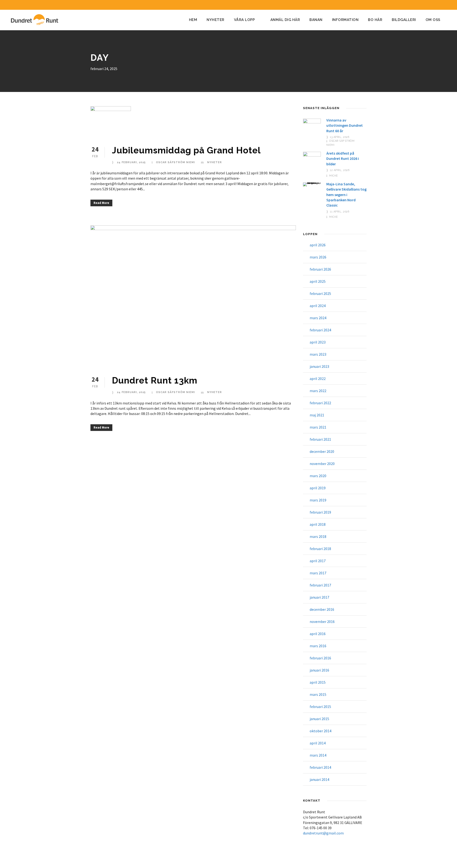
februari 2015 (320, 706)
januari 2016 (319, 670)
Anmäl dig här (285, 20)
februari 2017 (320, 585)
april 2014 (318, 743)
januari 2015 (319, 718)
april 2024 (318, 305)
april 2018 (318, 524)
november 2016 (322, 621)
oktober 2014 (320, 730)
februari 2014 (320, 767)
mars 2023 (318, 354)
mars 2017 (318, 573)
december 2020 (322, 451)
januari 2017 (319, 597)
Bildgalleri (404, 20)
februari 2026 (320, 269)
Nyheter (215, 20)
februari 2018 (320, 548)
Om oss (433, 20)
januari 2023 (319, 366)
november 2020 (322, 463)
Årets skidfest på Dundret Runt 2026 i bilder (342, 158)
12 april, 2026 (339, 170)
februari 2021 (320, 439)
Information (345, 20)
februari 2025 (320, 293)
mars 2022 (318, 390)
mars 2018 (318, 536)
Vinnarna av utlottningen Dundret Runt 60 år (344, 125)
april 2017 (318, 560)
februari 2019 (320, 512)
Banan (316, 20)
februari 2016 (320, 658)
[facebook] (437, 5)
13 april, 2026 (339, 137)
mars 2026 (318, 257)
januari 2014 (319, 779)
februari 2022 (320, 402)
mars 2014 (318, 755)
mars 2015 (318, 694)
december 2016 (322, 609)
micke (333, 175)
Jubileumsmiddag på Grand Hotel (186, 150)
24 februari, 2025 (131, 162)
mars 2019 (318, 500)
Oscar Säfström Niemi (175, 162)
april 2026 (318, 245)
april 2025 (318, 281)
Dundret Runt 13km (154, 380)
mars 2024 (318, 317)
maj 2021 (317, 415)
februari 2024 (320, 330)
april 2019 (318, 487)
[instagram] (446, 5)
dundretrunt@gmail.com (323, 833)
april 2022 (318, 378)
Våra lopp (244, 20)
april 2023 (318, 342)
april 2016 (318, 633)
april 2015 (318, 682)
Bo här (375, 20)
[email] (428, 5)
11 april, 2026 (339, 211)
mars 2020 (318, 475)
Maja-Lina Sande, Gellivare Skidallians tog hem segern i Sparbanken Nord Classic (346, 195)
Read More (101, 203)
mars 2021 (318, 427)
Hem (193, 20)
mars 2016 (318, 645)
